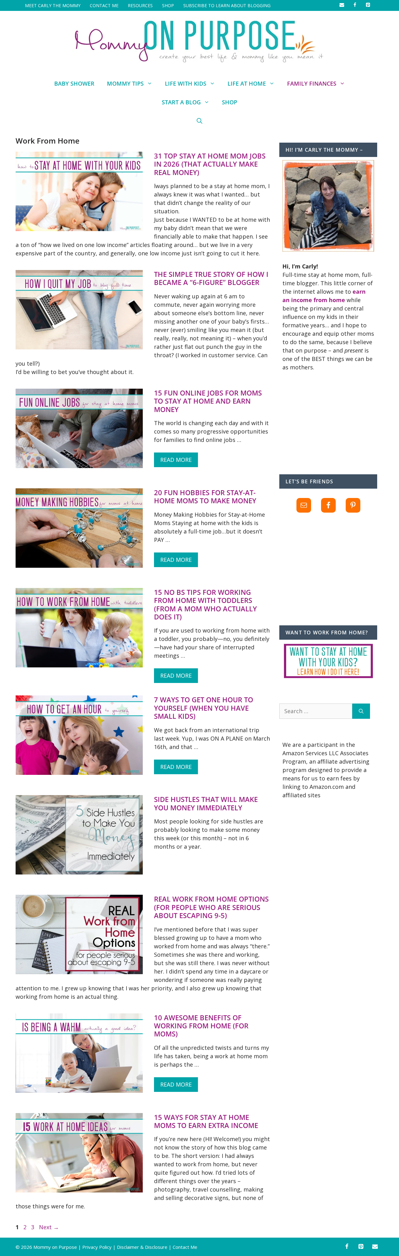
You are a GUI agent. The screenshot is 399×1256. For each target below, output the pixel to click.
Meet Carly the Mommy (52, 5)
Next (49, 1227)
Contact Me (104, 5)
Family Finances (311, 83)
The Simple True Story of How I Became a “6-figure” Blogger (211, 278)
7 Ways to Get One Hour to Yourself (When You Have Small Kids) (203, 708)
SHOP (168, 5)
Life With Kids (185, 83)
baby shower (74, 83)
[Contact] (375, 1247)
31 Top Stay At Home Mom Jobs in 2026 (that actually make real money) (210, 164)
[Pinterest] (361, 1247)
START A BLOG (181, 102)
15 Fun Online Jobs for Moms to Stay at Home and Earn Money (208, 401)
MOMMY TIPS (125, 83)
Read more (176, 459)
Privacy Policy (97, 1247)
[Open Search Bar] (199, 120)
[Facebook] (347, 1247)
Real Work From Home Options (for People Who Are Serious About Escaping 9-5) (211, 907)
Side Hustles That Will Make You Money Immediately (206, 803)
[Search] (361, 711)
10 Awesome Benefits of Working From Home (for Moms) (201, 1026)
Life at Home (247, 83)
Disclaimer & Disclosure (142, 1247)
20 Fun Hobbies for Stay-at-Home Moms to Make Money (205, 496)
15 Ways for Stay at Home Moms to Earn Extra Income (206, 1121)
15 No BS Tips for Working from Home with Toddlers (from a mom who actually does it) (205, 604)
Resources (140, 5)
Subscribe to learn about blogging (227, 5)
